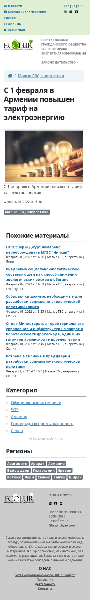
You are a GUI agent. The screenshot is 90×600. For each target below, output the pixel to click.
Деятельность (45, 584)
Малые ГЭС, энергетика (41, 76)
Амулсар (19, 416)
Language (72, 6)
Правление (45, 579)
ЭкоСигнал (15, 30)
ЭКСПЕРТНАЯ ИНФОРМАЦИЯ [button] (63, 53)
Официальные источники (36, 402)
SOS (14, 409)
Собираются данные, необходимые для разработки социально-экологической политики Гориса (44, 301)
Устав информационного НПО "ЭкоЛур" (45, 575)
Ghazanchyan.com (62, 525)
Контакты (45, 588)
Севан (17, 430)
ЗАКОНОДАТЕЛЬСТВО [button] (58, 62)
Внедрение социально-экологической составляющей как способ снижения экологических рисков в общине (42, 274)
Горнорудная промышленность (42, 423)
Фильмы (14, 24)
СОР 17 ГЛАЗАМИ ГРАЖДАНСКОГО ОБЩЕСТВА (63, 42)
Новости (14, 6)
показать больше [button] (47, 438)
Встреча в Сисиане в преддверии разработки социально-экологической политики (43, 361)
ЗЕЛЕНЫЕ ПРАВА (54, 49)
